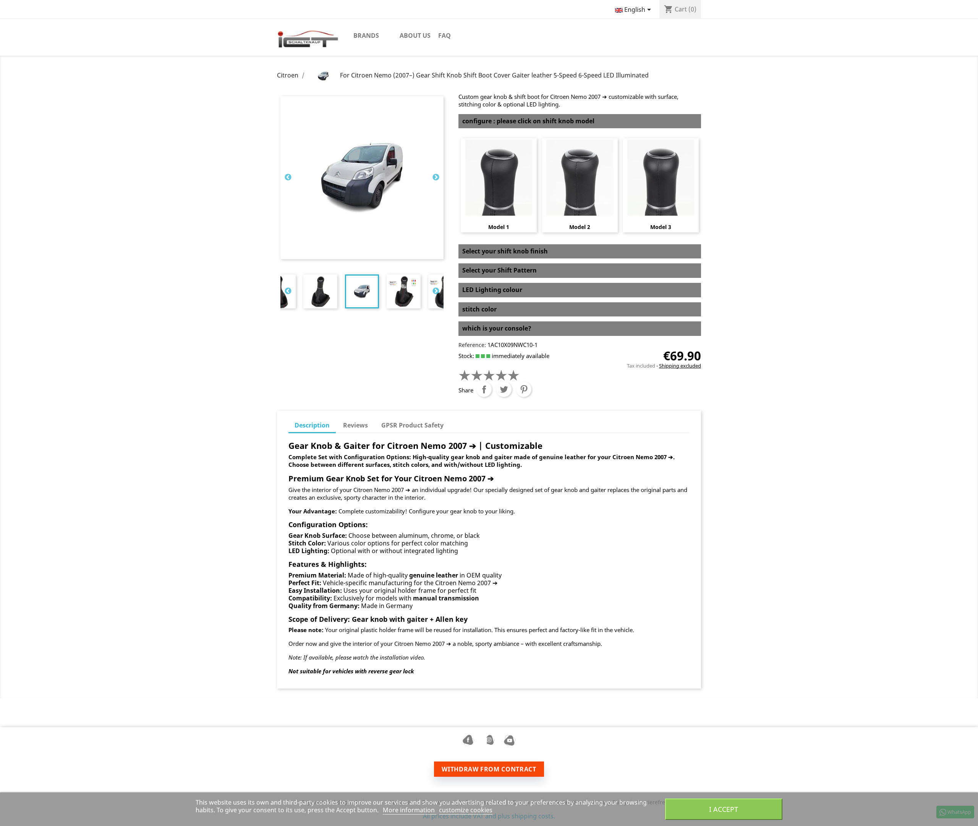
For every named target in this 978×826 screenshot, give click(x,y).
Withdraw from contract (489, 769)
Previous (288, 177)
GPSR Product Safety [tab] (412, 425)
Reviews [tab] (355, 425)
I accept (723, 809)
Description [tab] (312, 425)
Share (484, 389)
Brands (366, 35)
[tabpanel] (362, 291)
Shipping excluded (680, 365)
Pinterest (523, 389)
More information (409, 810)
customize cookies (465, 810)
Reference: (472, 344)
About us (415, 35)
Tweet (504, 389)
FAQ (444, 35)
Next (436, 177)
